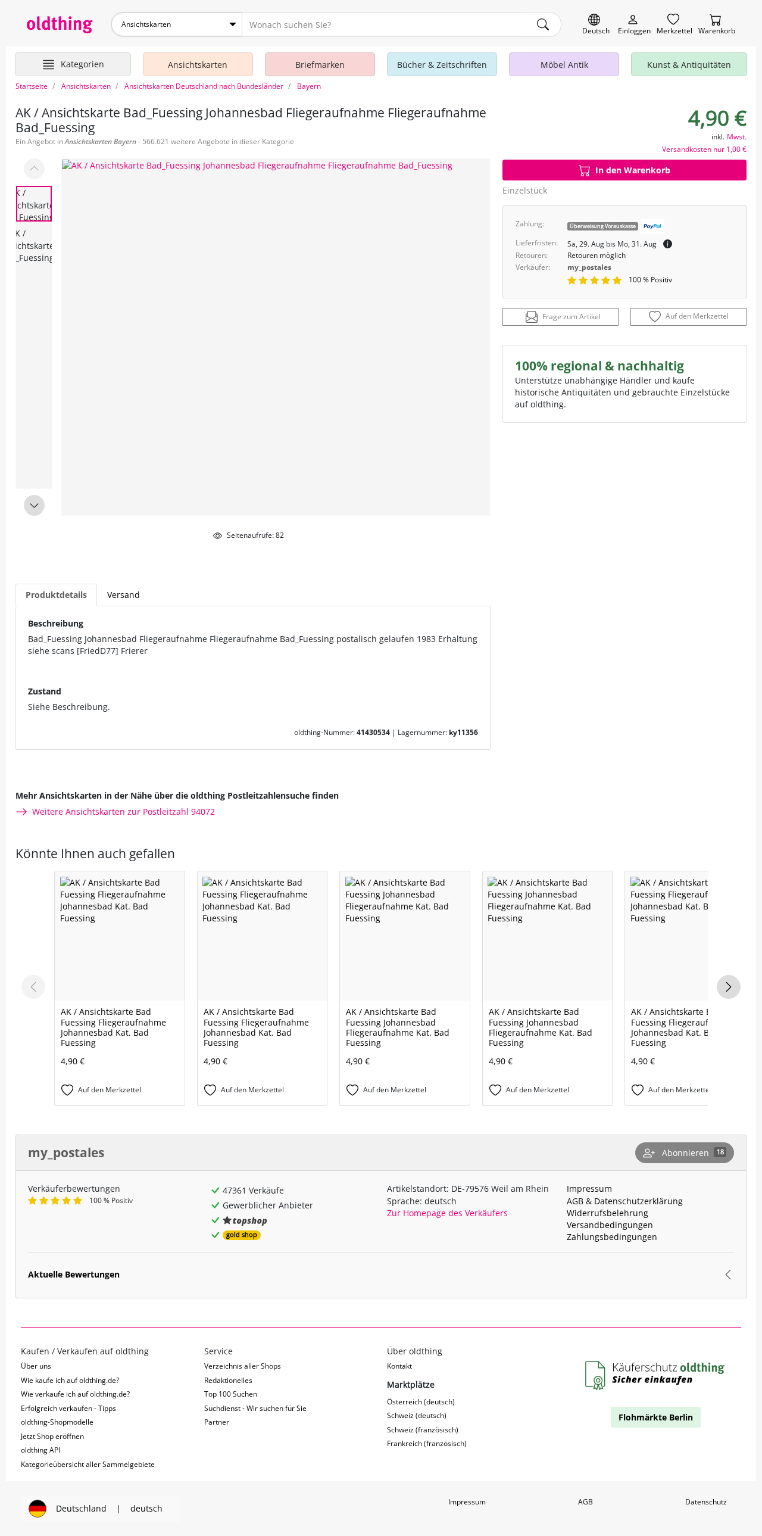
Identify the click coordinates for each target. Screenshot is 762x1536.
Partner (216, 1422)
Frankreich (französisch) (427, 1443)
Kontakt (399, 1366)
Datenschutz (706, 1502)
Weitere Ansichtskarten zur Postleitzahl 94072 (123, 811)
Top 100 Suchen (230, 1394)
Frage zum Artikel (571, 316)
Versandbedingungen (610, 1224)
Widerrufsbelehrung (607, 1213)
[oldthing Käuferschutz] (656, 1376)
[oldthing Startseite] (60, 24)
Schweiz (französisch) (422, 1430)
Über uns (36, 1366)
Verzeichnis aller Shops (242, 1366)
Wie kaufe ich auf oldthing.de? (70, 1380)
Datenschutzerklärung (638, 1201)
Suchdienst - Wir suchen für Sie (255, 1408)
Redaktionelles (228, 1380)
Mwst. (737, 137)
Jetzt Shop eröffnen (52, 1436)
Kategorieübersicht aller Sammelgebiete (88, 1464)
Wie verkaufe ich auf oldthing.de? (75, 1394)
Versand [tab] (123, 594)
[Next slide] (34, 505)
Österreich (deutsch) (421, 1402)
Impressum (589, 1188)
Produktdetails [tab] (56, 594)
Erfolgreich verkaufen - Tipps (68, 1408)
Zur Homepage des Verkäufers (447, 1213)
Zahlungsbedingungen (612, 1236)
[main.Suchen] (543, 24)
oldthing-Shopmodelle (57, 1422)
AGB (575, 1201)
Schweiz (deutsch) (416, 1415)
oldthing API (40, 1450)
